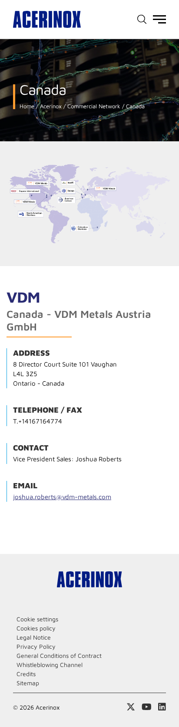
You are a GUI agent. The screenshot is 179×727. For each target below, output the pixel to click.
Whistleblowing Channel (50, 664)
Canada (134, 106)
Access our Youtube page (147, 707)
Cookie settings (37, 619)
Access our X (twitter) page (130, 707)
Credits (26, 673)
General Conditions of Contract (59, 655)
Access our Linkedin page (162, 707)
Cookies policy (36, 628)
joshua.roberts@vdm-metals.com (62, 496)
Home (27, 106)
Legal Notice (34, 637)
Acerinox (50, 106)
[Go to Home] (47, 19)
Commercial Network (93, 106)
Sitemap (28, 683)
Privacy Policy (36, 646)
